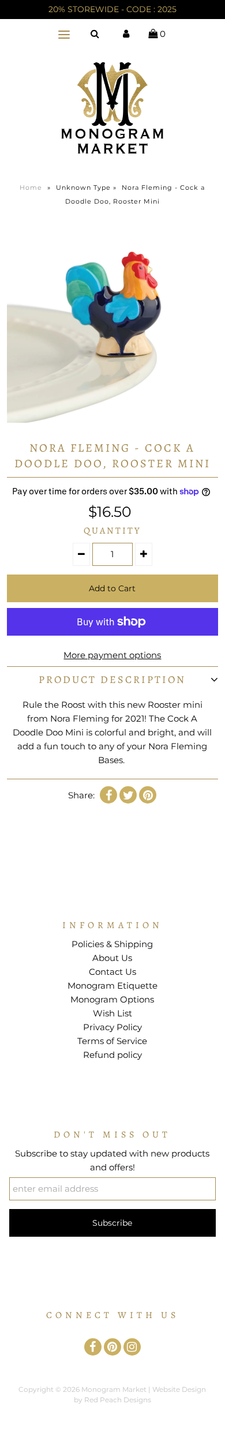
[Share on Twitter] (128, 795)
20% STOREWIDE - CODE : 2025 (112, 9)
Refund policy (112, 1054)
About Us (112, 957)
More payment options (112, 655)
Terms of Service (112, 1040)
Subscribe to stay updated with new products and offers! (112, 1160)
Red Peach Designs (117, 1399)
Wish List (112, 1013)
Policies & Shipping (112, 944)
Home (31, 187)
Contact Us (112, 971)
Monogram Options (112, 999)
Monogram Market (114, 1389)
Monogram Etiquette (113, 985)
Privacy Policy (112, 1027)
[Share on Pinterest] (147, 795)
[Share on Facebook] (108, 795)
